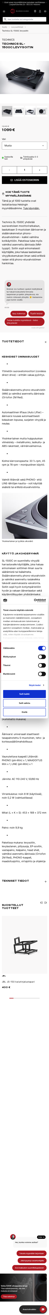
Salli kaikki (24, 694)
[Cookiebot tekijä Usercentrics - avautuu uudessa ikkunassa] (34, 600)
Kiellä (24, 712)
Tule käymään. (31, 208)
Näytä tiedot (35, 685)
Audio (4, 27)
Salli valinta (24, 703)
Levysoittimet (17, 27)
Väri (4, 139)
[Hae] (5, 19)
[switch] (42, 657)
